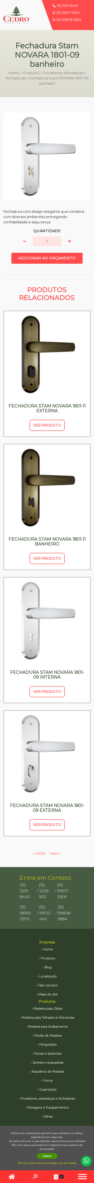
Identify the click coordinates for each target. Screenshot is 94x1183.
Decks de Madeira (48, 1036)
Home (14, 73)
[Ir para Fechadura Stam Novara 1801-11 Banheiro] (47, 488)
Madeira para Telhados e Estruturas (48, 1018)
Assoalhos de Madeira (47, 1072)
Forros (48, 1081)
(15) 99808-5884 (68, 20)
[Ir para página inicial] (11, 1176)
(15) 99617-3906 (67, 13)
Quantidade (47, 231)
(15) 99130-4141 (45, 913)
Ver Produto (47, 425)
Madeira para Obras (47, 1009)
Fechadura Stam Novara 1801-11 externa (47, 408)
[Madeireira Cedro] (16, 15)
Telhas (48, 1116)
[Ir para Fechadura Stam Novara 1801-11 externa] (47, 354)
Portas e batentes (48, 1054)
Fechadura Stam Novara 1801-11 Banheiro (47, 541)
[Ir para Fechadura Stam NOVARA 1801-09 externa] (47, 754)
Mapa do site (48, 994)
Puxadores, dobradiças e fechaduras (48, 1099)
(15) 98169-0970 (26, 913)
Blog (48, 967)
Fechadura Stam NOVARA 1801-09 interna (47, 675)
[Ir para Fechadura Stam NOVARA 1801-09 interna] (47, 621)
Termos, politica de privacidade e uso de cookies (47, 1163)
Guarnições (47, 1090)
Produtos (31, 73)
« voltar (40, 853)
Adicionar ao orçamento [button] (47, 258)
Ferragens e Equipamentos (48, 1108)
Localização (48, 976)
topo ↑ (55, 853)
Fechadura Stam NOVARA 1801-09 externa (47, 808)
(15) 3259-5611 (44, 891)
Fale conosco (48, 985)
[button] (24, 241)
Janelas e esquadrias (47, 1063)
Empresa (47, 942)
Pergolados (48, 1045)
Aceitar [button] (47, 1156)
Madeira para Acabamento (48, 1027)
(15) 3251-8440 (67, 6)
